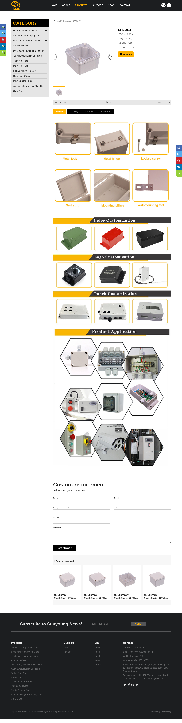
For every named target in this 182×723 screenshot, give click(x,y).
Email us (127, 54)
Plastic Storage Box (22, 81)
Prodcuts (67, 21)
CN (163, 5)
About (66, 5)
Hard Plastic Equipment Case (27, 31)
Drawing (74, 111)
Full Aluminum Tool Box (24, 71)
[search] (169, 5)
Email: (117, 498)
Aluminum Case (20, 46)
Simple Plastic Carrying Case (27, 35)
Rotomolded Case (21, 76)
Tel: (116, 508)
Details (59, 111)
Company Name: (61, 508)
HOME (59, 21)
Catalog (98, 656)
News (111, 5)
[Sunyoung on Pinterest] (137, 684)
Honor (67, 647)
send (138, 624)
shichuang (166, 711)
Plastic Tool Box (20, 66)
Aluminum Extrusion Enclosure (27, 56)
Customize (105, 111)
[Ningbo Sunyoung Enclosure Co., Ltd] (16, 5)
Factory (67, 652)
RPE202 (62, 102)
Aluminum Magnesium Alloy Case (29, 86)
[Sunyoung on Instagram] (132, 684)
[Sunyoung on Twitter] (125, 684)
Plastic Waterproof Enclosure (27, 41)
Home (54, 5)
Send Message (64, 548)
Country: (57, 517)
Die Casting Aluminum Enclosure (29, 51)
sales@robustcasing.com (141, 652)
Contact (125, 5)
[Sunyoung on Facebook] (129, 684)
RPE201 (166, 102)
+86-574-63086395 (136, 647)
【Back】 (109, 102)
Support (97, 5)
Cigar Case (18, 91)
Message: (58, 527)
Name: (56, 498)
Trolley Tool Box (20, 61)
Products (81, 5)
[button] (110, 57)
